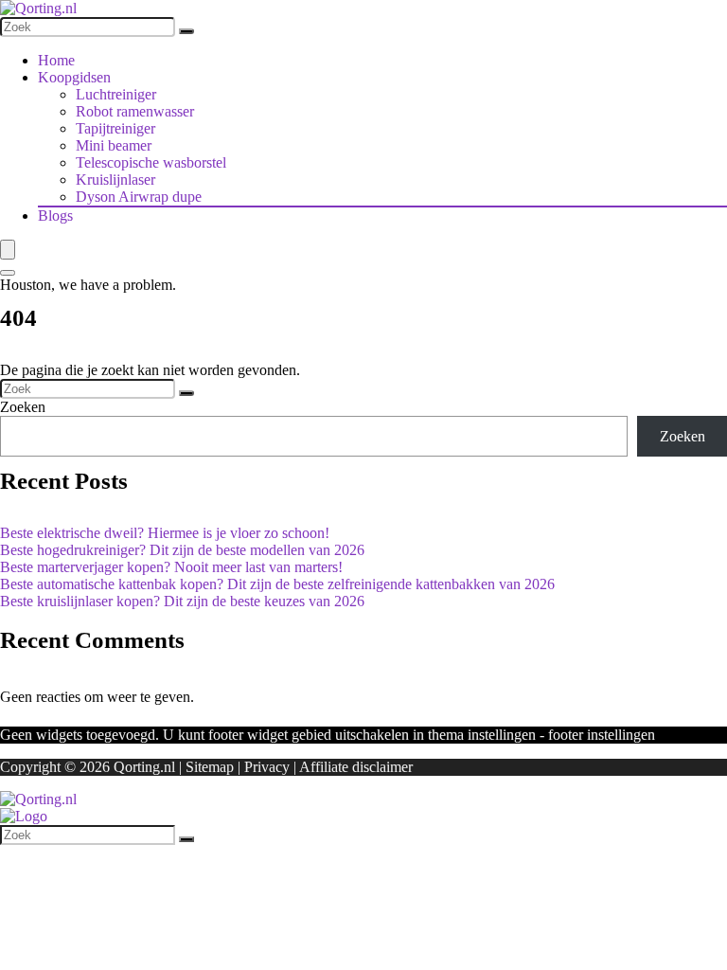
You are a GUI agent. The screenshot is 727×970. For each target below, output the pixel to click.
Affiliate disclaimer (356, 767)
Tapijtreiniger (115, 128)
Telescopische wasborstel (151, 162)
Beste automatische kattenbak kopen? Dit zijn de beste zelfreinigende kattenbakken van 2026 (277, 584)
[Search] (7, 273)
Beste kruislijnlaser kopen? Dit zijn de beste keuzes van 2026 (182, 601)
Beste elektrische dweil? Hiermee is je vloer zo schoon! (164, 533)
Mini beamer (113, 145)
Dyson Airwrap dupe (139, 197)
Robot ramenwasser (135, 111)
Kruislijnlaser (115, 179)
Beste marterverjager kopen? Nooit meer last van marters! (171, 567)
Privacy (267, 767)
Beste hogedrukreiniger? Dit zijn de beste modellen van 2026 (182, 550)
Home (56, 60)
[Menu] (7, 250)
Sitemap (210, 767)
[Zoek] (186, 31)
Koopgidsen (74, 77)
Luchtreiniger (116, 94)
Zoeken (22, 407)
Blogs (55, 215)
